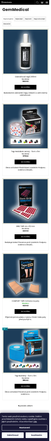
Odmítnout (13, 435)
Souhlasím (36, 435)
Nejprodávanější (39, 19)
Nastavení (24, 427)
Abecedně (6, 24)
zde (35, 421)
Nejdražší (28, 19)
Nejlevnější (19, 19)
